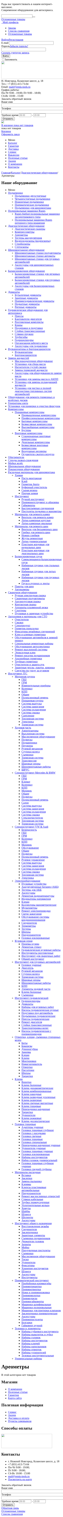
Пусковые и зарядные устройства (34, 613)
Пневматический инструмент (32, 1280)
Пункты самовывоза (19, 1421)
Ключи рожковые (31, 1118)
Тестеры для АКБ (31, 889)
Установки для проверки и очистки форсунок (34, 406)
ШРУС (25, 769)
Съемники (27, 754)
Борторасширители (26, 355)
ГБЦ (24, 679)
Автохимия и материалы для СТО (27, 616)
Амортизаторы (30, 730)
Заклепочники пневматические (39, 1313)
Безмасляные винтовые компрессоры (35, 447)
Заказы (12, 28)
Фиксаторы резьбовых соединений (35, 631)
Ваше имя (7, 101)
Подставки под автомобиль (37, 1013)
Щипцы (26, 931)
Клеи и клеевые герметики (30, 634)
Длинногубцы (30, 1049)
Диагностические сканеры (30, 228)
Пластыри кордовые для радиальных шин (35, 546)
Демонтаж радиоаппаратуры (38, 895)
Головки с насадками (34, 1133)
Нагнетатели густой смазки (30, 367)
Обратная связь (10, 1508)
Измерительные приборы (36, 685)
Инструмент (22, 496)
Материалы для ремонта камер (32, 514)
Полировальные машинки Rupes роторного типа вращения (33, 221)
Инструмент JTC (17, 673)
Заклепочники (30, 1232)
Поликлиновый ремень (35, 697)
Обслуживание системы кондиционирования (35, 918)
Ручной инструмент (33, 499)
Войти (5, 39)
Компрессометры (24, 231)
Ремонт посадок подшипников (32, 655)
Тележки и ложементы (28, 1328)
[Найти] (33, 16)
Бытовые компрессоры (35, 421)
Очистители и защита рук (29, 664)
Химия (19, 475)
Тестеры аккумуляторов (28, 238)
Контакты (13, 167)
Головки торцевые (25, 1124)
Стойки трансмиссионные (30, 331)
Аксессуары (28, 892)
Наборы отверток (31, 1349)
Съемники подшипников (36, 1238)
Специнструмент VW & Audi (31, 826)
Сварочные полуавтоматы (30, 598)
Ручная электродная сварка (30, 595)
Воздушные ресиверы (34, 451)
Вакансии (13, 155)
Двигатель (27, 968)
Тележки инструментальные (38, 1355)
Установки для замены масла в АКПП (36, 379)
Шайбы (26, 1211)
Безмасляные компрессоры (37, 424)
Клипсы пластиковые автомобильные (34, 1189)
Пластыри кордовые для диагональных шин (35, 552)
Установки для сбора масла (30, 364)
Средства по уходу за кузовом (32, 670)
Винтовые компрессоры (28, 433)
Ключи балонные (31, 992)
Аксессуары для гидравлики (31, 346)
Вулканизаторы (24, 352)
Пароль (5, 46)
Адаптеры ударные (32, 1127)
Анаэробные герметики (28, 658)
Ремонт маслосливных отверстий (41, 1196)
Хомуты (26, 1208)
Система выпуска (32, 703)
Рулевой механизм (32, 748)
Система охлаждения (34, 709)
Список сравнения (18, 31)
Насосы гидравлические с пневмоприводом (36, 1032)
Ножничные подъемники (29, 201)
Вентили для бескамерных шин (40, 529)
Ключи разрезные (32, 1100)
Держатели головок (33, 1241)
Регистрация (16, 39)
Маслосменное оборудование (38, 736)
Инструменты (29, 1277)
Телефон (6, 108)
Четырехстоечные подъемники (32, 198)
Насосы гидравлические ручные (40, 1010)
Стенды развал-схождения (23, 460)
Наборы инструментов (35, 1157)
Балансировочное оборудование (26, 271)
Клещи (25, 901)
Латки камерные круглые (36, 520)
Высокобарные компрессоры (38, 427)
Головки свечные (31, 1136)
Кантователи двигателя (28, 319)
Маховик (27, 790)
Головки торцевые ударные (37, 1151)
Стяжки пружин (24, 334)
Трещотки (27, 1076)
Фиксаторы (28, 1265)
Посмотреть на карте (20, 1479)
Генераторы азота (18, 403)
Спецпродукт (22, 625)
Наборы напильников (34, 1346)
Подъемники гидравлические (38, 1016)
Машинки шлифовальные (36, 1304)
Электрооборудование (27, 880)
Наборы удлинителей (34, 1352)
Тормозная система (32, 724)
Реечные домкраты (25, 307)
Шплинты (27, 1217)
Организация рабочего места (31, 343)
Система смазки (31, 712)
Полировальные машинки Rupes (26, 210)
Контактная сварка (25, 604)
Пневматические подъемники (32, 204)
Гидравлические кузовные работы (41, 950)
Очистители (22, 619)
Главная (5, 172)
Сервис (12, 152)
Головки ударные (31, 965)
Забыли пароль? (19, 46)
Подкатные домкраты (27, 304)
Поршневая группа (32, 700)
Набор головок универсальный (39, 1160)
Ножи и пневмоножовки (36, 1292)
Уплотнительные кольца (35, 1205)
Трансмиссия (29, 760)
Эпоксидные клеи (25, 652)
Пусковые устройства (34, 883)
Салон (25, 802)
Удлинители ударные (34, 1148)
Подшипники (29, 742)
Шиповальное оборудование (24, 466)
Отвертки (27, 1067)
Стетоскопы (22, 247)
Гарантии (13, 1395)
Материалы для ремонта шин (31, 526)
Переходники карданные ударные (41, 1145)
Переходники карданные (36, 1109)
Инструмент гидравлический (31, 998)
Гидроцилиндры (24, 340)
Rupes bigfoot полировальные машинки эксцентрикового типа (37, 215)
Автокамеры (22, 589)
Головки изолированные (36, 938)
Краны (19, 325)
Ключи (25, 1058)
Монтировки (29, 1061)
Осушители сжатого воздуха (38, 454)
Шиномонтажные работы (36, 766)
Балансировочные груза (28, 556)
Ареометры (21, 235)
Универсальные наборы (28, 1358)
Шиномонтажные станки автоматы (35, 256)
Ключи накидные (31, 1094)
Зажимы (26, 1052)
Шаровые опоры (31, 763)
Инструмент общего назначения (33, 1223)
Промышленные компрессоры (39, 415)
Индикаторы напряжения (36, 898)
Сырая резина (29, 490)
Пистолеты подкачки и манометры (41, 511)
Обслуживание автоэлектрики (32, 646)
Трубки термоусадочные (35, 1202)
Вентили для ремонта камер (38, 517)
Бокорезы (27, 1046)
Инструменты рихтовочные (37, 953)
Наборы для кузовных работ (38, 1007)
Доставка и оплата (18, 1418)
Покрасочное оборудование (24, 469)
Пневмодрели (29, 1298)
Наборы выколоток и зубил (37, 1334)
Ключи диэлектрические (36, 1121)
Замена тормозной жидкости (31, 370)
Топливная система (33, 718)
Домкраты (14, 292)
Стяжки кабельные (32, 1199)
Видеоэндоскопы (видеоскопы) (33, 241)
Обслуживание (30, 847)
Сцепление (28, 715)
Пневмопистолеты (32, 1319)
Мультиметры (29, 907)
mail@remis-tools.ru (19, 86)
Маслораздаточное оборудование (34, 361)
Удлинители (28, 1115)
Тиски (25, 1259)
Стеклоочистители (32, 817)
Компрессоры (16, 409)
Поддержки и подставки (29, 328)
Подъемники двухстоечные (30, 195)
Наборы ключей (31, 1343)
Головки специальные (34, 1142)
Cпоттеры (20, 610)
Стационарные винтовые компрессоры (36, 438)
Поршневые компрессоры (29, 412)
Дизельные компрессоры (36, 442)
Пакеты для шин (24, 586)
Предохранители (31, 934)
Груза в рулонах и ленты (36, 583)
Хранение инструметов (35, 1268)
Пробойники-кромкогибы (36, 1283)
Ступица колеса (31, 751)
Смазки (19, 622)
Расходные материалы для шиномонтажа (31, 472)
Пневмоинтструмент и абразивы (40, 502)
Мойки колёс (15, 463)
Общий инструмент (33, 959)
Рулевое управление (33, 859)
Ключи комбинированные (36, 1091)
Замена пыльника (32, 1181)
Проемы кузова (30, 944)
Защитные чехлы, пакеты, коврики (35, 667)
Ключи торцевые (31, 1106)
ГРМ (24, 682)
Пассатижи (28, 1070)
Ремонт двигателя (32, 1022)
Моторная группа (25, 676)
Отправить (8, 119)
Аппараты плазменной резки (31, 607)
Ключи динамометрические (37, 1088)
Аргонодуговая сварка (28, 601)
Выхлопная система (33, 733)
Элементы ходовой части (36, 989)
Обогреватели (16, 457)
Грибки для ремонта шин (36, 532)
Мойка (25, 1247)
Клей (24, 481)
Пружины (27, 745)
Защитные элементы (33, 1235)
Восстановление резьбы (35, 1226)
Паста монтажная (31, 478)
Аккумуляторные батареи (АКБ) (40, 886)
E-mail (4, 42)
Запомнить (11, 59)
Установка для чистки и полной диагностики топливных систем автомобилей (33, 391)
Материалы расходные (28, 1172)
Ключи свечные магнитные (37, 1103)
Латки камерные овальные (37, 523)
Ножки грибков (30, 535)
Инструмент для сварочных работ (41, 956)
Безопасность (29, 829)
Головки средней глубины (37, 1169)
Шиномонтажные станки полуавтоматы (38, 253)
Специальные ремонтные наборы (34, 643)
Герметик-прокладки (27, 628)
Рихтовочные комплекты (29, 322)
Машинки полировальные (37, 1307)
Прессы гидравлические (35, 1019)
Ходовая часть (23, 727)
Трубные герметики (26, 661)
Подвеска (27, 739)
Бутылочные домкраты (28, 295)
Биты (25, 1043)
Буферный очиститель (34, 487)
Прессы (19, 316)
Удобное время (9, 115)
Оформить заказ (10, 134)
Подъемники (15, 192)
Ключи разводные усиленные (38, 1097)
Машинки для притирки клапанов (41, 1310)
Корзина (6, 131)
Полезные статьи (18, 158)
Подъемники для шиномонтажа (33, 207)
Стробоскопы (22, 244)
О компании (15, 164)
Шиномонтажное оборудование (26, 250)
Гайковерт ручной (32, 1325)
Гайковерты (28, 505)
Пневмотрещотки (32, 1286)
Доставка (13, 149)
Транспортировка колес (35, 1028)
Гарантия (13, 146)
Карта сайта (15, 1398)
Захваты (26, 1244)
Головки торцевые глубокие (38, 1130)
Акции (12, 161)
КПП (24, 691)
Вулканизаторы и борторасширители (29, 349)
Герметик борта (30, 484)
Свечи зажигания (31, 913)
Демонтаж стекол (31, 947)
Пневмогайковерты (33, 1301)
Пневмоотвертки (31, 1289)
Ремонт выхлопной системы (31, 649)
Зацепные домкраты (26, 298)
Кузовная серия (23, 941)
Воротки (26, 1082)
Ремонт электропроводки (36, 910)
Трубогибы (21, 337)
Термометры (29, 925)
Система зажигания (33, 706)
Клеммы (26, 1184)
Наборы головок (31, 1337)
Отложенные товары (13, 19)
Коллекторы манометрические (39, 904)
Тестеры (26, 928)
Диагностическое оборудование (39, 172)
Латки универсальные (34, 541)
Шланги (26, 1214)
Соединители (29, 922)
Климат (26, 781)
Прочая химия (30, 493)
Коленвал (27, 688)
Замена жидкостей (18, 358)
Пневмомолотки (31, 1295)
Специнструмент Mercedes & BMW (35, 772)
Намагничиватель (32, 1064)
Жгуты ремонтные (32, 538)
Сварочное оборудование (22, 592)
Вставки (26, 1175)
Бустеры (26, 430)
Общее (25, 694)
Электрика (28, 721)
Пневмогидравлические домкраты (34, 301)
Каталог (12, 143)
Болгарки (27, 1322)
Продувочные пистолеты (36, 1250)
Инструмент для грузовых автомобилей (37, 962)
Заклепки (27, 1178)
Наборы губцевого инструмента (40, 1331)
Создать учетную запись (15, 52)
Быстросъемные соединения (38, 508)
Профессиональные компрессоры (41, 418)
